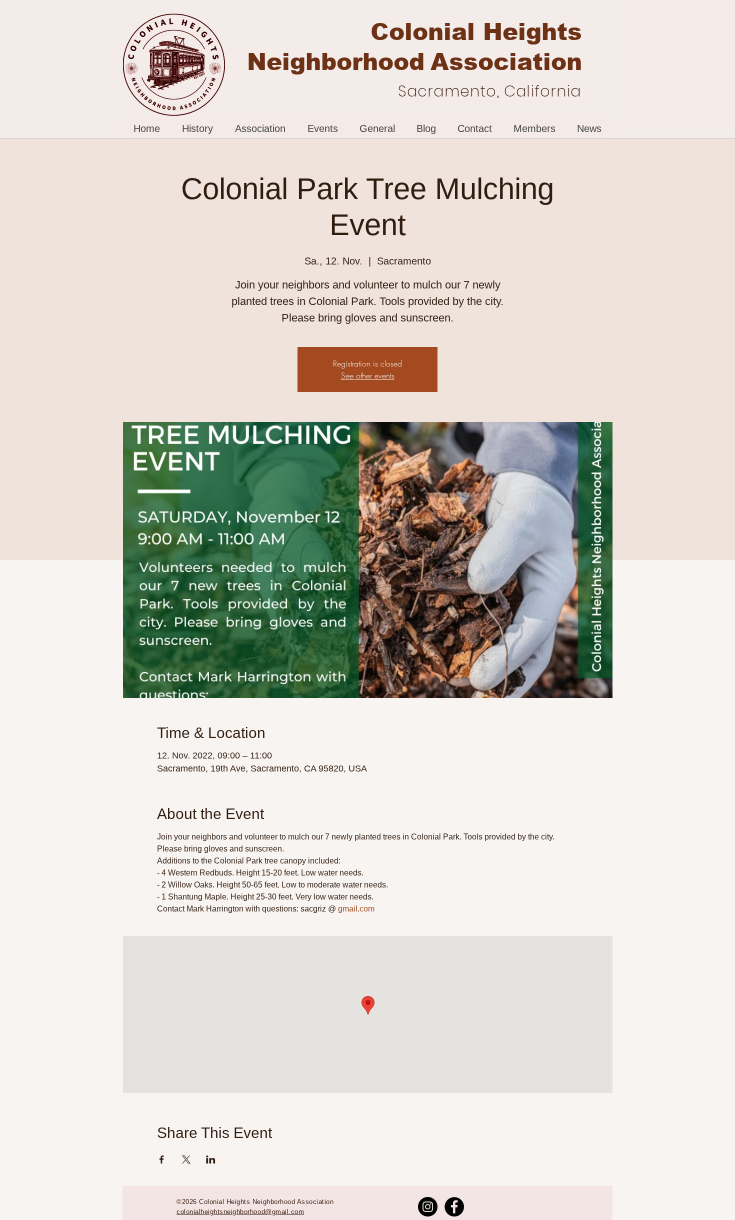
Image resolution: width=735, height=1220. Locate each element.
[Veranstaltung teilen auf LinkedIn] (211, 1160)
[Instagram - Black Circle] (428, 1206)
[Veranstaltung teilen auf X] (186, 1160)
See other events (367, 375)
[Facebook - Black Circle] (454, 1206)
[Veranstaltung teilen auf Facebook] (161, 1160)
